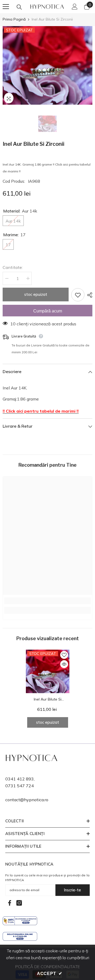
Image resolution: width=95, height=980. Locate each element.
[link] (47, 600)
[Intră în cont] (75, 6)
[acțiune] (88, 295)
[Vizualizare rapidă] (64, 664)
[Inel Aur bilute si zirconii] (47, 671)
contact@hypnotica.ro (26, 799)
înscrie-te (72, 889)
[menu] (6, 6)
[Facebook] (9, 903)
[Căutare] (19, 7)
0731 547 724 (19, 785)
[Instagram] (19, 903)
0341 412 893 (19, 778)
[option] (47, 65)
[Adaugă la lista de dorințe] (77, 294)
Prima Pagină (14, 19)
